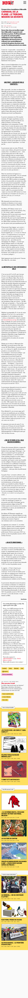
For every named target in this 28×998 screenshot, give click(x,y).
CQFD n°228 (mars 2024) (13, 898)
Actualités (14, 23)
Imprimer (6, 671)
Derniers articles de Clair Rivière (9, 874)
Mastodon (16, 668)
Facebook (4, 668)
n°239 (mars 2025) (13, 946)
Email (22, 668)
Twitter (10, 668)
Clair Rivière (7, 25)
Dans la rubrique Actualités (8, 707)
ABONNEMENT (8, 658)
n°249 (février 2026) (14, 733)
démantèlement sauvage (10, 320)
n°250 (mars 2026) (13, 781)
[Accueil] (7, 3)
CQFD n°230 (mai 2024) (13, 921)
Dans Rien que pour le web (8, 789)
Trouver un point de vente (7, 693)
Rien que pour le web (8, 683)
